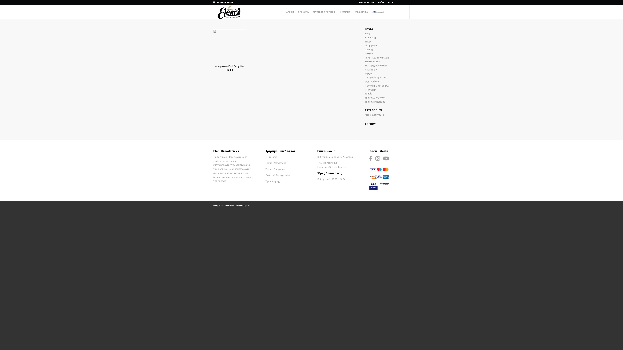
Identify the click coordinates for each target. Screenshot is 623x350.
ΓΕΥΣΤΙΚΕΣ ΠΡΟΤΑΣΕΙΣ (377, 57)
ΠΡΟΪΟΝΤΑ (370, 89)
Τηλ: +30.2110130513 (224, 2)
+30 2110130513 (330, 163)
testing (369, 49)
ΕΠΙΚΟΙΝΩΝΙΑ (372, 61)
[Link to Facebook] (397, 2)
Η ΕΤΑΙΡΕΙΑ (371, 69)
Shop (368, 41)
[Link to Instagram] (402, 2)
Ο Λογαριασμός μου (365, 2)
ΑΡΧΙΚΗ (369, 53)
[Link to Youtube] (407, 2)
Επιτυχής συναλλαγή (376, 65)
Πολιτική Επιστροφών (377, 85)
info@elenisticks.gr (335, 167)
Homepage (371, 37)
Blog (367, 33)
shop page (371, 45)
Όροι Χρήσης (372, 81)
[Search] (389, 12)
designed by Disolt (243, 205)
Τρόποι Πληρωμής (375, 101)
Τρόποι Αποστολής (375, 97)
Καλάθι (381, 2)
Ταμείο (390, 2)
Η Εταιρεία (271, 157)
